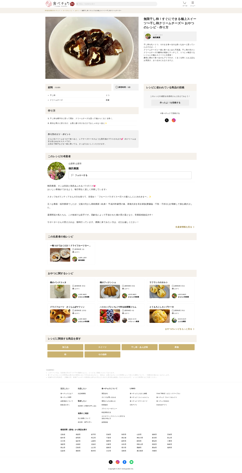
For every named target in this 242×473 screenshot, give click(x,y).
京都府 (78, 444)
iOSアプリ (133, 405)
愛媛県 (139, 447)
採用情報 (105, 422)
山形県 (139, 434)
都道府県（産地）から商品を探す (73, 430)
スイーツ (102, 347)
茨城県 (169, 434)
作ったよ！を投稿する (170, 103)
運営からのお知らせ (109, 401)
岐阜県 (124, 441)
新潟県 (154, 438)
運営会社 (105, 393)
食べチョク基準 (65, 397)
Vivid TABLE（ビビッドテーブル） (168, 393)
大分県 (108, 451)
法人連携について (84, 418)
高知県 (154, 447)
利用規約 (105, 405)
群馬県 (78, 438)
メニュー (192, 5)
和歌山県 (140, 444)
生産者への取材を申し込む (87, 406)
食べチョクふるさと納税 (138, 393)
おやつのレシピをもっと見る (178, 329)
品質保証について (66, 401)
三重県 (169, 441)
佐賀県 (62, 451)
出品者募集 (82, 393)
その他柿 (102, 354)
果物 (177, 347)
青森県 (78, 434)
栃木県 (62, 438)
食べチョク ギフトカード (138, 401)
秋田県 (124, 434)
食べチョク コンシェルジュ (139, 397)
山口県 (93, 447)
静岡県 (139, 441)
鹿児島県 (140, 451)
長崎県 (78, 451)
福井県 (78, 441)
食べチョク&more (162, 401)
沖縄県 (154, 451)
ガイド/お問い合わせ (109, 397)
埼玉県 (93, 438)
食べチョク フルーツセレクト (166, 397)
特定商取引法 (106, 412)
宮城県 (108, 434)
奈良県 (124, 444)
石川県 (62, 441)
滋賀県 (62, 444)
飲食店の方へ (65, 405)
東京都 (124, 438)
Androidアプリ (161, 405)
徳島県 (108, 447)
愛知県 (154, 441)
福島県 (154, 434)
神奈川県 (140, 438)
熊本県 (93, 451)
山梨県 (93, 441)
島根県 (169, 444)
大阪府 (93, 444)
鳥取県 (154, 444)
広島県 (78, 447)
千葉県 (108, 438)
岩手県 (93, 434)
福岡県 (169, 447)
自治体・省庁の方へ (85, 422)
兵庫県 (108, 444)
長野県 (108, 441)
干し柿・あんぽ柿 (139, 347)
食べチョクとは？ (66, 393)
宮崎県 (124, 451)
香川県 (124, 447)
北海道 (62, 434)
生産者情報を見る (183, 227)
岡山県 (62, 447)
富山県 (169, 438)
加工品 (65, 347)
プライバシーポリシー (109, 409)
